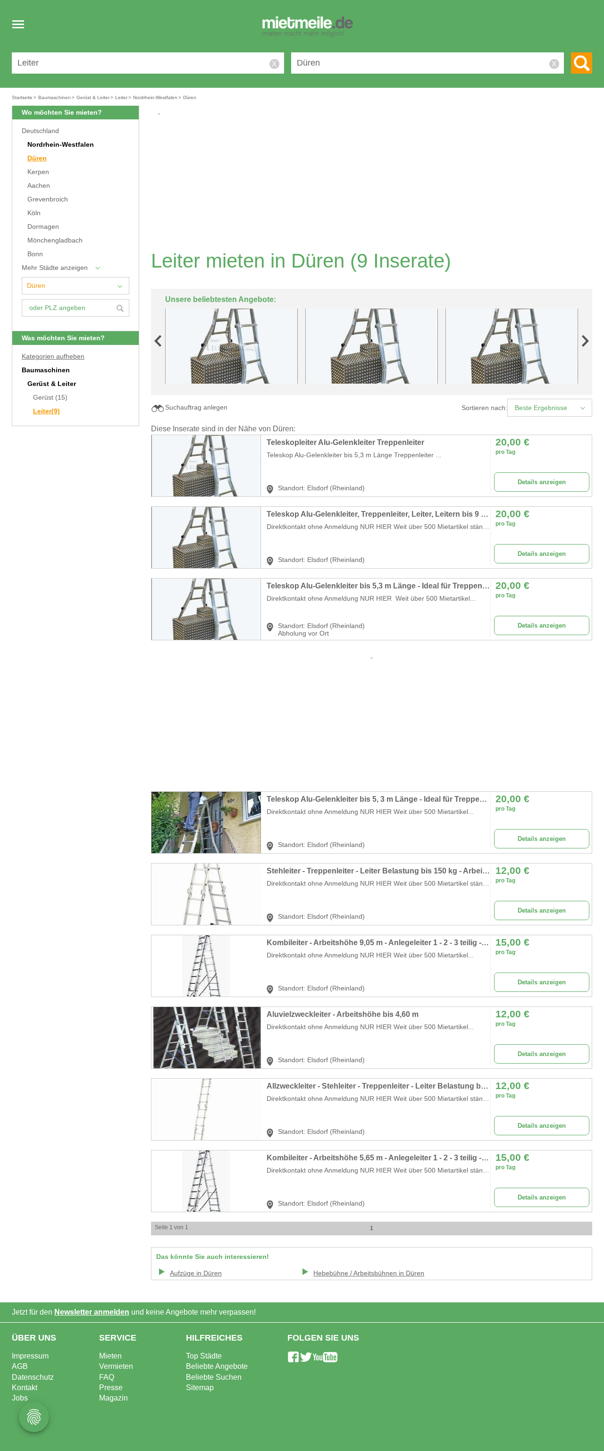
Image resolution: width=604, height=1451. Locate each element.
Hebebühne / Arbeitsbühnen (368, 1273)
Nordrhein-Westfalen (60, 144)
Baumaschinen (46, 370)
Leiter (46, 411)
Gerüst (50, 397)
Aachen (38, 185)
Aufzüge (196, 1273)
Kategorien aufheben (53, 356)
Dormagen (43, 226)
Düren (37, 158)
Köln (34, 213)
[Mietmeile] (307, 27)
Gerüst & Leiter (51, 383)
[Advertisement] (375, 182)
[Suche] (581, 63)
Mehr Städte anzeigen (55, 267)
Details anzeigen (542, 482)
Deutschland (40, 130)
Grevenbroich (47, 199)
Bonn (35, 254)
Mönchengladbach (55, 240)
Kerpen (38, 172)
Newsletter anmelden (91, 1312)
